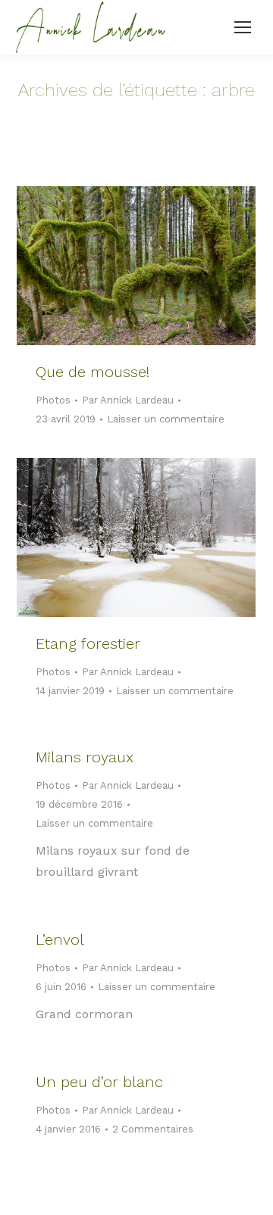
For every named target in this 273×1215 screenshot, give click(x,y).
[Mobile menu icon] (243, 27)
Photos (53, 400)
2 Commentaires (152, 1129)
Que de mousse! (92, 372)
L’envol (60, 939)
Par (128, 400)
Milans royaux (84, 757)
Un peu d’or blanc (99, 1082)
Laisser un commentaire (165, 419)
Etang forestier (88, 643)
